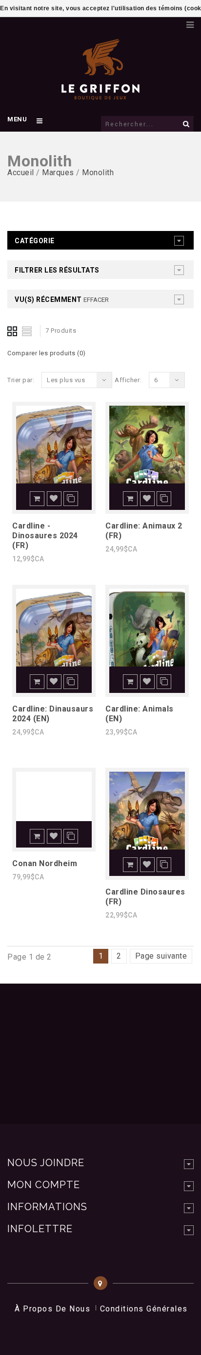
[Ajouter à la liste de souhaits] (54, 498)
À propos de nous (52, 1308)
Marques (58, 172)
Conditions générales (144, 1308)
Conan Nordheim (44, 863)
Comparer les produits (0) (46, 353)
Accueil (20, 172)
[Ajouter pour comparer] (70, 498)
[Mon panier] (174, 22)
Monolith (98, 172)
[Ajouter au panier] (37, 498)
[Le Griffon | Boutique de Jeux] (100, 95)
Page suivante (161, 956)
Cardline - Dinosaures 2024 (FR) (45, 535)
